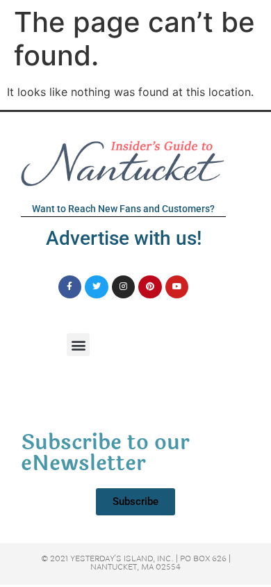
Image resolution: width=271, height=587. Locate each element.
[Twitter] (96, 287)
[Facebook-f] (70, 287)
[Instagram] (124, 287)
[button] (78, 344)
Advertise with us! (124, 238)
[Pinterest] (150, 287)
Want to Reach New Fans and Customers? (123, 208)
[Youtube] (177, 287)
